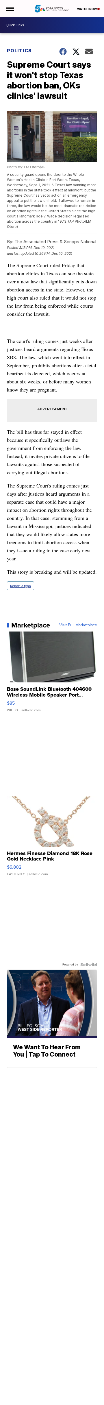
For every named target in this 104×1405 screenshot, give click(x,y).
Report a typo (20, 585)
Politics (19, 50)
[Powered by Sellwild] (88, 965)
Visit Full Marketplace (78, 625)
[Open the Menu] (9, 8)
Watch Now (87, 9)
